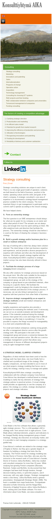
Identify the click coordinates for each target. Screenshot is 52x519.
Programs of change (13, 85)
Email (10, 183)
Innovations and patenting (15, 77)
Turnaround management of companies (20, 103)
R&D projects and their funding (17, 98)
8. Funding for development (15, 138)
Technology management (15, 93)
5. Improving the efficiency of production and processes (25, 130)
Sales (8, 79)
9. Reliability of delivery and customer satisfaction (22, 141)
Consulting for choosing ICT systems (19, 95)
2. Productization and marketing (16, 122)
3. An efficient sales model (14, 124)
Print (5, 183)
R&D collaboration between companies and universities (26, 101)
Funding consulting (13, 106)
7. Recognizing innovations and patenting (20, 136)
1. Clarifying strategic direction (16, 119)
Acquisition (10, 90)
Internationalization (13, 82)
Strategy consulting (13, 71)
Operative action (12, 87)
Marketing (9, 74)
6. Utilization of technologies (15, 133)
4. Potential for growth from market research (20, 127)
